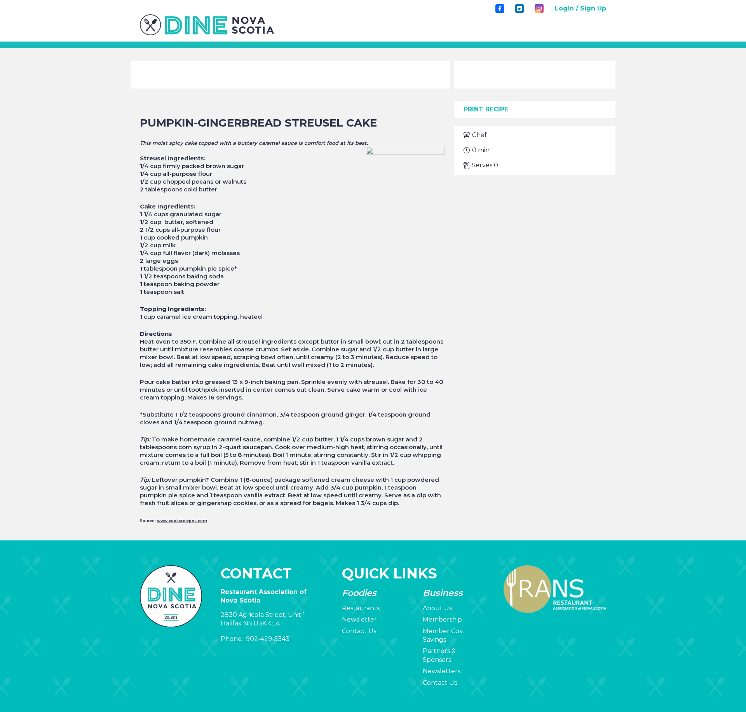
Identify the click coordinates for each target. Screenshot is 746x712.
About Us (437, 608)
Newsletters (441, 671)
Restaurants (361, 608)
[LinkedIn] (519, 8)
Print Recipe (486, 109)
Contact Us (359, 631)
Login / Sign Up (580, 8)
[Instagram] (539, 8)
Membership (442, 619)
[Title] (499, 8)
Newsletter (359, 619)
